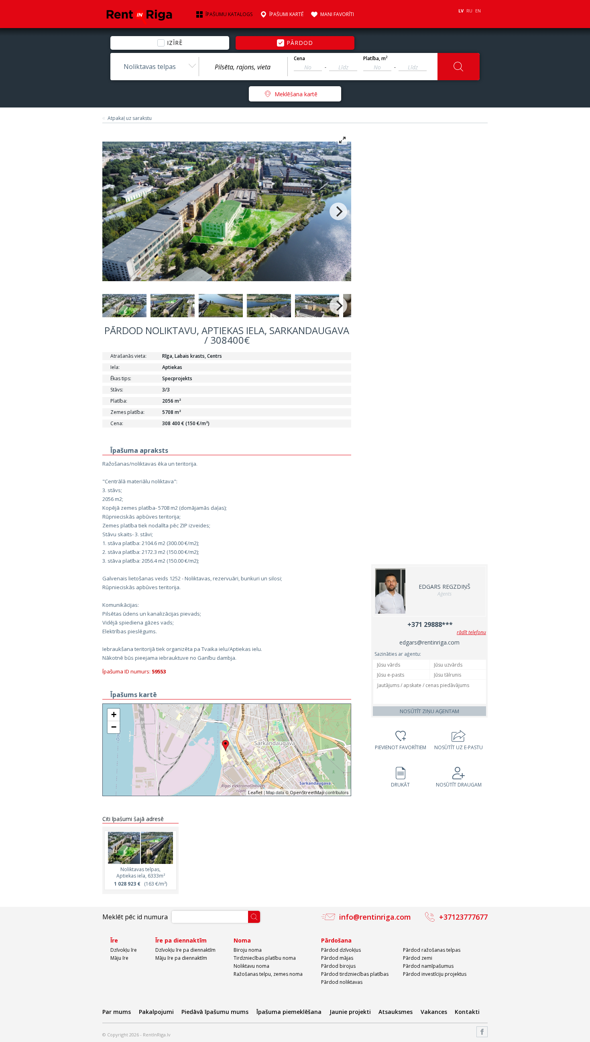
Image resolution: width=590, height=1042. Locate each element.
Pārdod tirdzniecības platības (355, 974)
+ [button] (113, 715)
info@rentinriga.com (375, 917)
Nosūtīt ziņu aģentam (429, 711)
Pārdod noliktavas (341, 982)
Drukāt (400, 784)
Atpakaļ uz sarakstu (130, 118)
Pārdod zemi (417, 958)
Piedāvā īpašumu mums (214, 1012)
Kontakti (467, 1012)
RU (469, 11)
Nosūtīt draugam (459, 784)
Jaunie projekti (350, 1012)
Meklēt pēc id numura (135, 916)
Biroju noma (248, 950)
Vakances (434, 1012)
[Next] (338, 211)
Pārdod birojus (338, 966)
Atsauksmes (395, 1012)
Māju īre (119, 958)
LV (461, 11)
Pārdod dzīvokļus (341, 950)
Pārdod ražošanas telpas (431, 950)
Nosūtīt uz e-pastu (458, 747)
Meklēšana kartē (296, 94)
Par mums (116, 1012)
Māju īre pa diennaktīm (181, 958)
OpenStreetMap (307, 792)
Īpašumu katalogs (228, 14)
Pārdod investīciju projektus (434, 974)
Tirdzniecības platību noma (265, 958)
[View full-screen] (342, 140)
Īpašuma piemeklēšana (288, 1012)
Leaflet (255, 792)
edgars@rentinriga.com (429, 642)
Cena (299, 58)
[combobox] (154, 66)
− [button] (113, 727)
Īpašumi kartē (286, 14)
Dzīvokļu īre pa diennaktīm (185, 950)
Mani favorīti (337, 14)
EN (478, 11)
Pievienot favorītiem (400, 747)
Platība (375, 58)
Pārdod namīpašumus (428, 966)
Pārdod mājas (337, 958)
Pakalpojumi (156, 1012)
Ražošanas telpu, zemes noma (268, 974)
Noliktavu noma (251, 966)
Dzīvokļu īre (123, 950)
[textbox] (243, 67)
